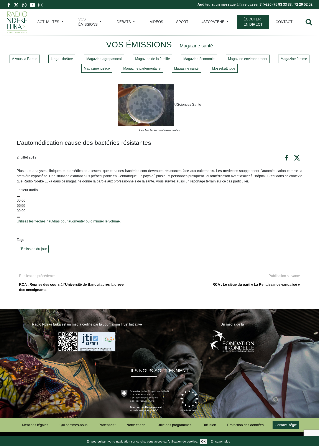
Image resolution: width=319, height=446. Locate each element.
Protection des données (245, 425)
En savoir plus (220, 441)
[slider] (69, 221)
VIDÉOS (156, 22)
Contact (284, 22)
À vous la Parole (24, 59)
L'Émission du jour (32, 249)
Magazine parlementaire (142, 68)
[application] (159, 208)
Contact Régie (286, 425)
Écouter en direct (253, 21)
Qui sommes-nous (73, 425)
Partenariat (107, 425)
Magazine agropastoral (104, 59)
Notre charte (136, 425)
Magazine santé (186, 68)
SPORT (182, 22)
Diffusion (209, 425)
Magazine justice (97, 68)
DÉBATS (124, 22)
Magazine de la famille (152, 59)
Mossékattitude (223, 68)
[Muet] (18, 217)
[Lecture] (18, 196)
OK (203, 441)
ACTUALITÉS (48, 22)
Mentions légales (35, 425)
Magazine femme (294, 59)
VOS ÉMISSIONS (88, 21)
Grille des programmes (173, 425)
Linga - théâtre (62, 59)
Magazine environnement (247, 59)
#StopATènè (212, 22)
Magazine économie (199, 59)
